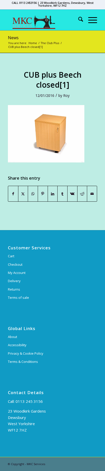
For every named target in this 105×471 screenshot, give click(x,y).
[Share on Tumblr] (62, 193)
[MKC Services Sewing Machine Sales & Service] (43, 20)
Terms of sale (18, 297)
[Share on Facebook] (13, 193)
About (12, 336)
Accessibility (17, 345)
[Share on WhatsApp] (33, 193)
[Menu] (90, 20)
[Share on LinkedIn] (53, 193)
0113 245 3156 (29, 401)
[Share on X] (23, 193)
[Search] (78, 20)
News (13, 37)
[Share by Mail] (92, 193)
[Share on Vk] (72, 193)
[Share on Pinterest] (43, 193)
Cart (11, 256)
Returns (14, 289)
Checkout (15, 264)
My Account (16, 272)
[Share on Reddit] (82, 193)
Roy (66, 95)
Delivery (14, 281)
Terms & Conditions (23, 361)
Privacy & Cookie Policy (25, 353)
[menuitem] (78, 20)
